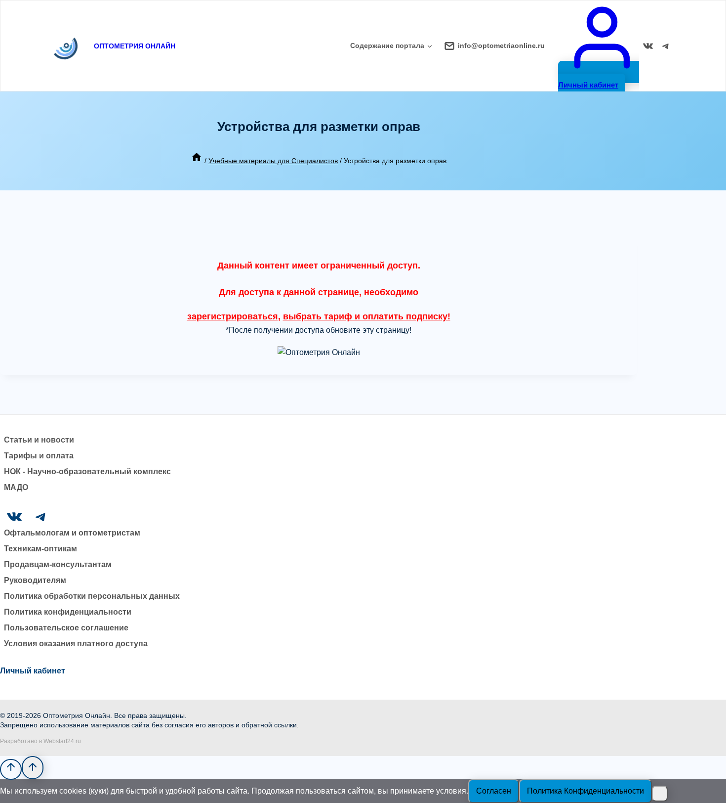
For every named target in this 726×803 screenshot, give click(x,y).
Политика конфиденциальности (67, 612)
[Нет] (660, 794)
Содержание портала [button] (387, 45)
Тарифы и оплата (39, 455)
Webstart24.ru (62, 741)
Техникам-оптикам (40, 548)
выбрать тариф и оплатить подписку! (366, 316)
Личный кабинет (32, 671)
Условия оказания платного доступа (76, 643)
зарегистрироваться (232, 316)
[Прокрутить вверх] (11, 769)
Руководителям (35, 580)
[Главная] (196, 161)
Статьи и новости (39, 440)
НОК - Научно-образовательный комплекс (87, 471)
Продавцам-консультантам (58, 564)
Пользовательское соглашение (66, 628)
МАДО (16, 487)
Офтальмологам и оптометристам (72, 533)
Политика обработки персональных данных (92, 596)
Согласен (493, 791)
